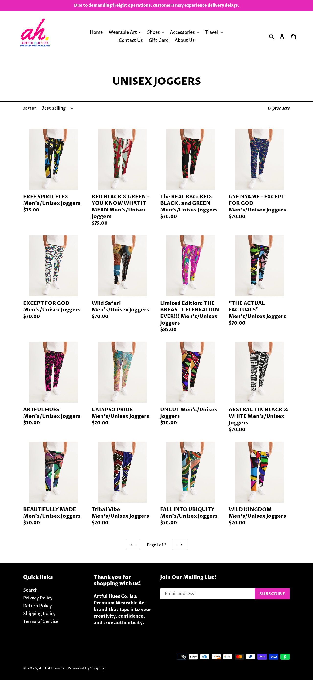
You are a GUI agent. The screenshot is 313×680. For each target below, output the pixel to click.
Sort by (29, 109)
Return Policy (37, 606)
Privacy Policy (38, 598)
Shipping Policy (39, 614)
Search (30, 590)
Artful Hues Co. (53, 668)
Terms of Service (40, 622)
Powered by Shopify (86, 668)
